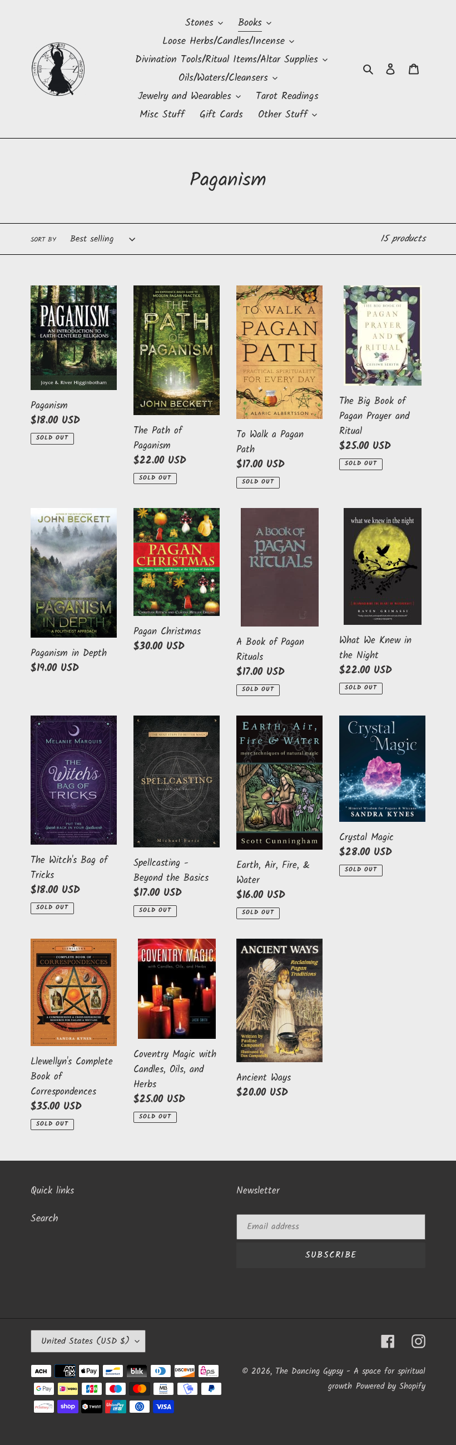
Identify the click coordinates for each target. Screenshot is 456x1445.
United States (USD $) (85, 1341)
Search (44, 1219)
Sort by (43, 240)
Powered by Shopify (390, 1386)
